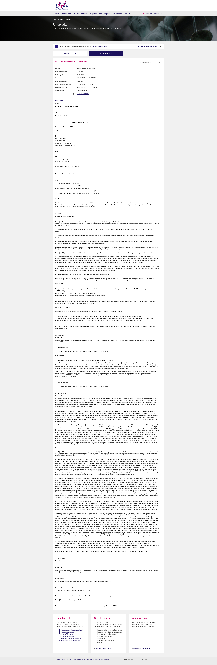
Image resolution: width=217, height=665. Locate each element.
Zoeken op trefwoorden (66, 632)
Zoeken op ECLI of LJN (66, 634)
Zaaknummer (60, 78)
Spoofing (89, 659)
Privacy (69, 659)
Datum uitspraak (61, 71)
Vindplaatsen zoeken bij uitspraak (70, 638)
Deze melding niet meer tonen (147, 46)
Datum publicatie (61, 75)
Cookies (74, 659)
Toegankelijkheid (81, 659)
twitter (148, 659)
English (58, 659)
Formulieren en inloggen (153, 14)
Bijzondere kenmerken (63, 84)
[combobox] (149, 62)
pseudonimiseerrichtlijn (99, 46)
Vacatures (95, 659)
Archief (101, 659)
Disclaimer (106, 659)
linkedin (157, 659)
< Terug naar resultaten (106, 53)
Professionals (117, 14)
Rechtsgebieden (61, 81)
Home (57, 14)
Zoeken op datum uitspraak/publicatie (71, 630)
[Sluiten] (161, 46)
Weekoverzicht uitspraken (141, 648)
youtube (160, 659)
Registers (93, 14)
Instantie (58, 68)
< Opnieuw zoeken (70, 53)
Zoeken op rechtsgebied (66, 636)
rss (135, 659)
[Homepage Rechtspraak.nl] (61, 5)
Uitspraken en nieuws (80, 14)
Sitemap (63, 659)
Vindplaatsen (60, 90)
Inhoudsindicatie (61, 87)
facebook (151, 659)
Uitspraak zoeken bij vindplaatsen (70, 640)
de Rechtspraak (104, 14)
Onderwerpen (66, 14)
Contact (127, 14)
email (138, 659)
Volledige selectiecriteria (103, 648)
